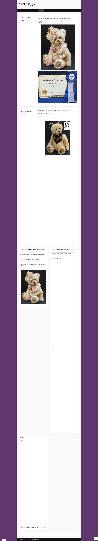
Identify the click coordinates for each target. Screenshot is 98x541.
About (24, 10)
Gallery (35, 10)
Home (19, 10)
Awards (41, 10)
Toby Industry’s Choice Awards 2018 (63, 249)
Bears (29, 10)
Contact (53, 10)
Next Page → (75, 533)
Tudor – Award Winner (27, 438)
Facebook (79, 4)
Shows (47, 10)
